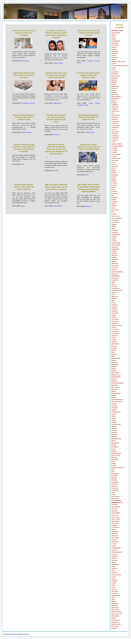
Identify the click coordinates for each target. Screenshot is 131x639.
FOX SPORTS (57, 206)
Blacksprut (14, 634)
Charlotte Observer (27, 132)
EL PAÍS (55, 170)
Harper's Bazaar (58, 63)
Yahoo (23, 206)
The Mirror (56, 134)
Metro (23, 164)
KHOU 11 (88, 206)
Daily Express (57, 103)
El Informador (25, 61)
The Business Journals (28, 103)
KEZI (87, 175)
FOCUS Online (90, 132)
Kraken (26, 634)
